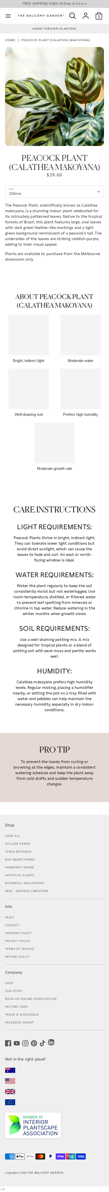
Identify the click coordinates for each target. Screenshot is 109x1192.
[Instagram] (25, 1042)
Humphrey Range (19, 867)
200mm (15, 193)
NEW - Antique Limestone (26, 891)
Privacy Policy (17, 941)
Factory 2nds (16, 1006)
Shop (9, 983)
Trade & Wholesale (22, 1014)
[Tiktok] (43, 1042)
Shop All (12, 836)
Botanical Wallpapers (24, 883)
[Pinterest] (34, 1042)
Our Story (14, 991)
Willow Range (17, 844)
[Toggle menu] (8, 15)
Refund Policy (17, 956)
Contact (12, 925)
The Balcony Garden (45, 1172)
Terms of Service (19, 949)
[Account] (86, 13)
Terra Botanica (18, 851)
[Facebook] (8, 1042)
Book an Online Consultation (31, 999)
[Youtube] (17, 1042)
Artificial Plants (19, 875)
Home (10, 40)
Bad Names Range (20, 859)
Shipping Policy (18, 933)
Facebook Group (19, 1022)
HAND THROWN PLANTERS (54, 28)
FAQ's (9, 917)
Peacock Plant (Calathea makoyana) (56, 40)
